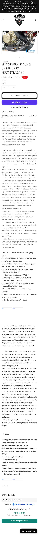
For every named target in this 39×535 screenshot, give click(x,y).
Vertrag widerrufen (28, 531)
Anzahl (4, 83)
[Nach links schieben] (15, 58)
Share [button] (6, 486)
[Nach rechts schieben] (24, 58)
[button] (2, 20)
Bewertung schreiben (19, 521)
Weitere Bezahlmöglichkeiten (19, 107)
